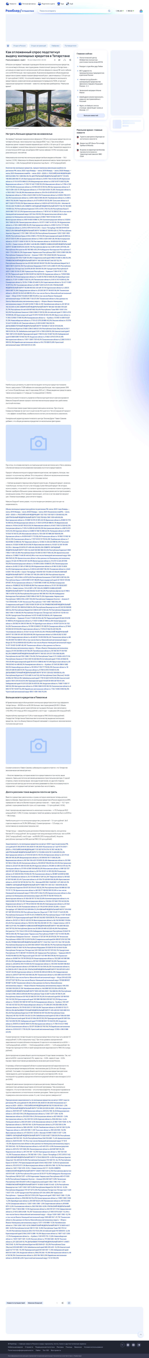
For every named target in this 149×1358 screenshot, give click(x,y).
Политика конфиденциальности (20, 1350)
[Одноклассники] (133, 1345)
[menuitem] (11, 3)
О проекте (29, 1347)
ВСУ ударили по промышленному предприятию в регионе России (91, 73)
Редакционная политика (45, 1347)
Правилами (78, 1356)
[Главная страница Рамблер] (14, 11)
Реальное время (12, 60)
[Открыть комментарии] (69, 1303)
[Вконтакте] (128, 1345)
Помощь (69, 1347)
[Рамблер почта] (141, 11)
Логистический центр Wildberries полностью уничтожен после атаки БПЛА (91, 60)
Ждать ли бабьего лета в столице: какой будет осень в (91, 108)
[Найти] (109, 11)
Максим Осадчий (35, 1303)
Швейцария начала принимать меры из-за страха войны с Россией (91, 99)
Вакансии (78, 1347)
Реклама (60, 1347)
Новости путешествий (16, 1303)
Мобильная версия (15, 1347)
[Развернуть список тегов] (57, 1303)
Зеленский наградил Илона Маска (90, 91)
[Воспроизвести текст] (65, 60)
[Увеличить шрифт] (59, 60)
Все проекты (56, 1350)
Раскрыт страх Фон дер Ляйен (91, 66)
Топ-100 (46, 1350)
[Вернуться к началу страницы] (141, 1334)
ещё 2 (23, 60)
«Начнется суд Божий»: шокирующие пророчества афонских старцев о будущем (91, 82)
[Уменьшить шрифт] (55, 60)
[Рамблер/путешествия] (28, 11)
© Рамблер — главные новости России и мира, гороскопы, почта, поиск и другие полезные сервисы (47, 1344)
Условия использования (93, 1347)
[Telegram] (139, 1345)
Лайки (38, 1350)
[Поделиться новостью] (70, 60)
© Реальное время (12, 128)
